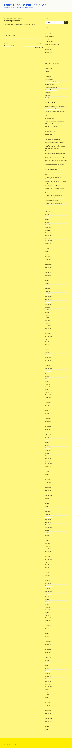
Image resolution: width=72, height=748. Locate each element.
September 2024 (48, 272)
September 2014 (48, 591)
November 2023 (48, 299)
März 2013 (47, 639)
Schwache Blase (48, 134)
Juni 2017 (47, 503)
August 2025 (48, 243)
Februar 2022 (48, 355)
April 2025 (47, 254)
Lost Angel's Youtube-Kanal (51, 39)
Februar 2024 (48, 291)
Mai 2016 (47, 538)
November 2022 (48, 331)
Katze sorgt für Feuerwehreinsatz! (52, 139)
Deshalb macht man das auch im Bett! (53, 137)
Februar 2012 (48, 673)
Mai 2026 (47, 219)
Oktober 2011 (48, 684)
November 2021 (48, 363)
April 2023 (47, 317)
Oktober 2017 (48, 493)
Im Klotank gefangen (49, 115)
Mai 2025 (47, 251)
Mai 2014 (47, 602)
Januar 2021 (48, 389)
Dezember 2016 (48, 519)
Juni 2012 (47, 663)
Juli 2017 (47, 501)
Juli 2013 (47, 628)
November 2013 (48, 617)
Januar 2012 (48, 676)
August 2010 (48, 721)
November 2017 (48, 490)
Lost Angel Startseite (49, 36)
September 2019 (48, 432)
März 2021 (47, 384)
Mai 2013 (47, 633)
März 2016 (47, 543)
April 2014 (47, 604)
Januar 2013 (48, 644)
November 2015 (48, 554)
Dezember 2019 (48, 424)
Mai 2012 (47, 665)
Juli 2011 (47, 692)
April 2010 (47, 732)
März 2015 (47, 575)
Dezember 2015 (48, 551)
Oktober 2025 (48, 238)
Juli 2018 (47, 469)
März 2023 (47, 320)
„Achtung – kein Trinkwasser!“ (51, 123)
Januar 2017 (48, 517)
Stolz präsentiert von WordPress (11, 744)
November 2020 (48, 394)
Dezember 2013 (48, 615)
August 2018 (48, 466)
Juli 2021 (47, 373)
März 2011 (47, 702)
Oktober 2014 (48, 588)
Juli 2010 (47, 724)
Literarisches (48, 74)
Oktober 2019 (48, 429)
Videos (46, 98)
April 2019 (47, 445)
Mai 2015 (47, 570)
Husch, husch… (57, 185)
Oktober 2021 (48, 365)
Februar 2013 (48, 641)
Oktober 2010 (48, 716)
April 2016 (47, 540)
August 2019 (48, 434)
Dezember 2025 (48, 232)
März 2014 (47, 607)
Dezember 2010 (48, 710)
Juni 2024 (47, 280)
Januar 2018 (48, 485)
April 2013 (47, 636)
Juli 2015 (47, 564)
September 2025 (48, 240)
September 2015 (48, 559)
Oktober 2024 (48, 270)
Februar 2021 (48, 386)
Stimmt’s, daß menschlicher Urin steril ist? (54, 164)
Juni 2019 (47, 440)
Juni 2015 (47, 567)
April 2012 (47, 668)
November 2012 (48, 649)
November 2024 (48, 267)
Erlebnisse (47, 68)
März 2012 (47, 671)
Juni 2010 (47, 726)
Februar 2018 (48, 482)
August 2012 (48, 657)
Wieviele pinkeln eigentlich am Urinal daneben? (55, 142)
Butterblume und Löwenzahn (51, 126)
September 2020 (48, 400)
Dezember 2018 (48, 455)
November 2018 (48, 458)
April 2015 (47, 572)
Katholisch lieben (58, 195)
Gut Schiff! (47, 150)
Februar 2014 (48, 609)
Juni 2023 (47, 312)
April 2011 (47, 700)
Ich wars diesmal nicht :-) (50, 131)
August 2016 (48, 530)
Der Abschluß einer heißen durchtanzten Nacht (55, 157)
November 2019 (48, 426)
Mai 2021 (47, 379)
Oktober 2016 (48, 524)
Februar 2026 (48, 227)
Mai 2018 (47, 474)
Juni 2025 (47, 248)
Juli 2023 (47, 309)
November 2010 (48, 713)
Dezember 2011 (48, 678)
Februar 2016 (48, 546)
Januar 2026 (48, 230)
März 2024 (47, 288)
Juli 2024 (47, 278)
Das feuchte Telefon (49, 31)
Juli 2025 (47, 246)
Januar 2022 (48, 357)
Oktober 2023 (48, 302)
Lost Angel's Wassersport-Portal (52, 44)
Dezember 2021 (48, 360)
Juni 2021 (47, 376)
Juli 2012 (47, 660)
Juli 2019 (47, 437)
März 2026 (47, 225)
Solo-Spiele (47, 92)
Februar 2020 (48, 418)
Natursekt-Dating (48, 52)
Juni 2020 (47, 408)
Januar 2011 (48, 708)
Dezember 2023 (48, 296)
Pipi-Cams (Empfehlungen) (51, 87)
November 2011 (48, 681)
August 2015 (48, 562)
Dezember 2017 (48, 487)
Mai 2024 (47, 283)
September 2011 (48, 686)
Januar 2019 (48, 453)
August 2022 (48, 339)
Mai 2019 (47, 442)
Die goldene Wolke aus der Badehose (53, 129)
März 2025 (47, 256)
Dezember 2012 (48, 647)
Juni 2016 (47, 535)
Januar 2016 (48, 548)
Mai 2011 (47, 697)
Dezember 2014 (48, 583)
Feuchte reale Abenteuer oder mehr (53, 33)
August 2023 (48, 307)
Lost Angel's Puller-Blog (25, 5)
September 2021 (48, 368)
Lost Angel (19, 18)
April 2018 (47, 477)
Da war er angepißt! (58, 198)
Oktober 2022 (48, 333)
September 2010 (48, 718)
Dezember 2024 (48, 264)
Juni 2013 (47, 631)
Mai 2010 (47, 729)
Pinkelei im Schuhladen (59, 188)
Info (46, 71)
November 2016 (48, 522)
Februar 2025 (48, 259)
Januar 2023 (48, 325)
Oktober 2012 (48, 652)
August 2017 (48, 498)
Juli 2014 (47, 596)
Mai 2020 (47, 410)
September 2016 (48, 527)
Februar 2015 (48, 578)
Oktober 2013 (48, 620)
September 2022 (48, 336)
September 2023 (48, 304)
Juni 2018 (47, 471)
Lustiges (13, 35)
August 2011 (48, 689)
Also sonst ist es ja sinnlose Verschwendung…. (55, 106)
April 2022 (47, 349)
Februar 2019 (48, 450)
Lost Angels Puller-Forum (50, 47)
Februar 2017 (48, 514)
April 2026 (47, 222)
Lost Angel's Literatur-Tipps (51, 41)
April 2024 (47, 286)
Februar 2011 (48, 705)
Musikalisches (48, 79)
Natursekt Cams (48, 49)
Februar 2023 (48, 323)
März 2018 (47, 479)
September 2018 (48, 463)
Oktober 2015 (48, 556)
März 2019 (47, 448)
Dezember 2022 (48, 328)
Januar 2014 (48, 612)
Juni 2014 (47, 599)
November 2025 (48, 235)
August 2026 (48, 211)
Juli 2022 (47, 341)
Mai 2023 (47, 315)
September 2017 (48, 495)
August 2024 (48, 275)
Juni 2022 (47, 344)
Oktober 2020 (48, 397)
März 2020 (47, 416)
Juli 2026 (47, 214)
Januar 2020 (48, 421)
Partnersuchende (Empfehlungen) (52, 82)
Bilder (8, 35)
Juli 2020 (47, 405)
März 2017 (47, 511)
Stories (46, 95)
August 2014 (48, 594)
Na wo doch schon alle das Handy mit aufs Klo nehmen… (55, 182)
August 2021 (48, 371)
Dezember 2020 (48, 392)
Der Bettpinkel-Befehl (49, 118)
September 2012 (48, 655)
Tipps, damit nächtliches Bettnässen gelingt (54, 121)
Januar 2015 (48, 580)
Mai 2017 (47, 506)
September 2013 (48, 623)
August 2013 (48, 625)
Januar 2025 (48, 262)
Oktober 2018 (48, 461)
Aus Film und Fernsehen (50, 63)
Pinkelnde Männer (49, 84)
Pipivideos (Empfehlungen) (51, 90)
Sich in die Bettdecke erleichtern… (52, 109)
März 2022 (47, 352)
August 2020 (48, 402)
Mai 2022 (47, 347)
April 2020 (47, 413)
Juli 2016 (47, 533)
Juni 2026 (47, 217)
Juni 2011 (47, 694)
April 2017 (47, 509)
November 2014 (48, 586)
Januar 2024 (48, 294)
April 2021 (47, 381)
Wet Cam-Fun (48, 55)
